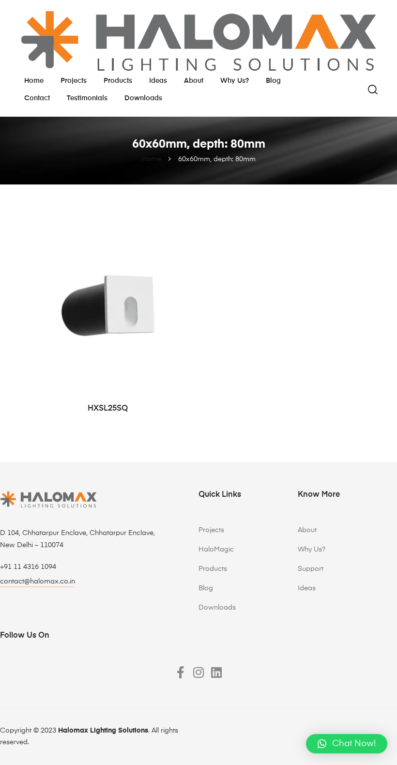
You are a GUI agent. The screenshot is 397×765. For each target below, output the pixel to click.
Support (310, 569)
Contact (37, 98)
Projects (74, 80)
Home (34, 80)
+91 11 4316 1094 (28, 567)
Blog (273, 80)
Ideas (158, 80)
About (193, 80)
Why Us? (311, 549)
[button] (346, 743)
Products (118, 80)
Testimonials (87, 98)
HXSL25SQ (108, 409)
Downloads (143, 98)
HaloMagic (216, 549)
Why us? (234, 80)
